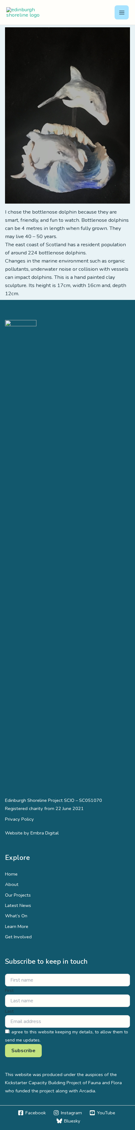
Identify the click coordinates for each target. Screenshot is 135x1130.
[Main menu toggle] (122, 12)
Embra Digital (44, 833)
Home (11, 874)
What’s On (16, 916)
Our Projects (18, 895)
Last (9, 1011)
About (12, 884)
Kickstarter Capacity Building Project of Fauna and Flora (63, 1082)
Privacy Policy (19, 819)
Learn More (16, 926)
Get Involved (18, 937)
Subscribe (23, 1050)
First (9, 991)
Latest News (18, 905)
